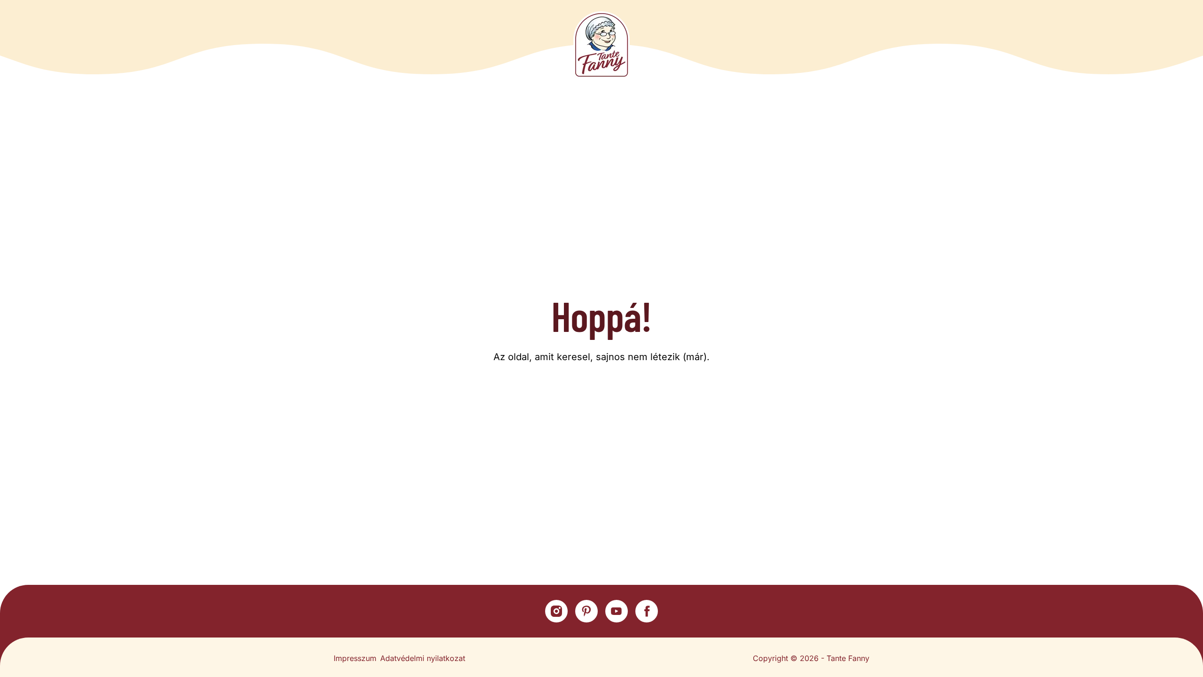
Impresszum (355, 658)
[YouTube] (616, 611)
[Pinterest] (586, 611)
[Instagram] (556, 611)
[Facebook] (646, 611)
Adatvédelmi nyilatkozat (422, 658)
